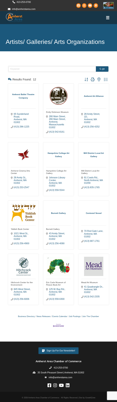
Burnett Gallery (53, 229)
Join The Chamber (90, 316)
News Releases (44, 316)
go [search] (103, 69)
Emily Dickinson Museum (57, 112)
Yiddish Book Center (20, 229)
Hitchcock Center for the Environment (22, 283)
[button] (9, 79)
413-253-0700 (61, 368)
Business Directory (26, 316)
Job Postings (74, 316)
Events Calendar (59, 316)
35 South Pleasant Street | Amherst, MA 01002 (61, 372)
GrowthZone (90, 398)
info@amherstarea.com (60, 377)
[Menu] (107, 17)
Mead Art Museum (89, 282)
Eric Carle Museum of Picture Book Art (56, 283)
